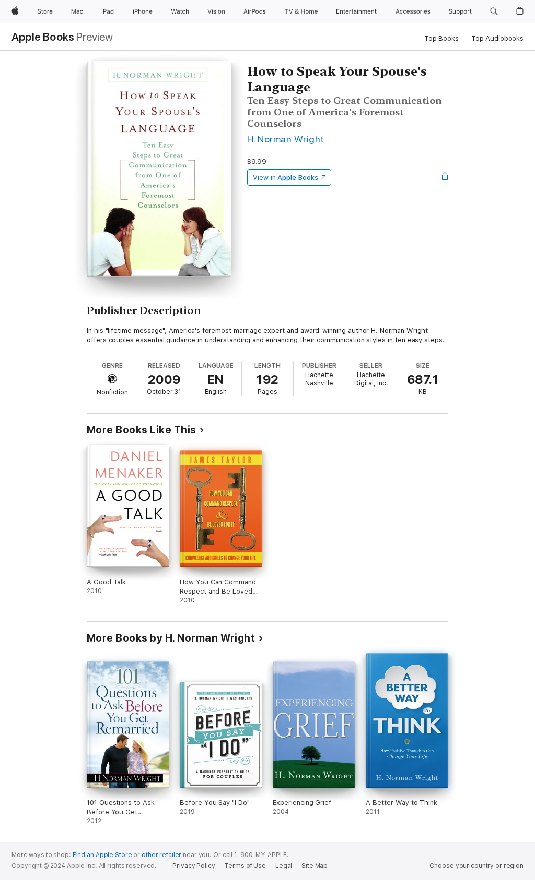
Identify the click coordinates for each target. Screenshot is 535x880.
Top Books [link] (441, 38)
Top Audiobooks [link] (497, 38)
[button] (494, 11)
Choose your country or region (476, 866)
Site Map (314, 866)
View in (285, 178)
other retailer (161, 855)
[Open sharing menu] (445, 177)
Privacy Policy (193, 866)
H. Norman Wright (285, 139)
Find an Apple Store (102, 855)
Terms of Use (245, 866)
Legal (283, 866)
